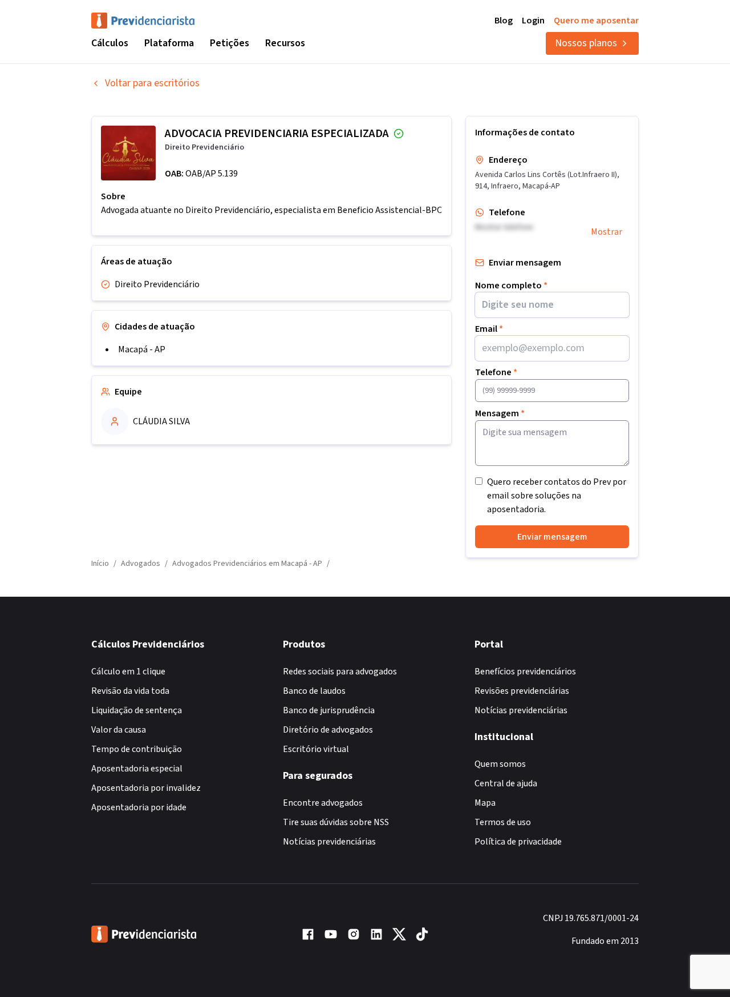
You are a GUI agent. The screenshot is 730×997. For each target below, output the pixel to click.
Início (100, 563)
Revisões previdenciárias (521, 691)
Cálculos (109, 43)
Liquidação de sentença (136, 710)
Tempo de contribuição (136, 749)
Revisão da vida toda (130, 691)
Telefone (496, 372)
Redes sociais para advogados (340, 671)
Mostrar (606, 232)
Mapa (485, 803)
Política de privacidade (518, 842)
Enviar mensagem (552, 536)
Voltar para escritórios (152, 83)
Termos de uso (502, 822)
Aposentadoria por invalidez (146, 788)
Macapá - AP (141, 349)
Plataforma (169, 43)
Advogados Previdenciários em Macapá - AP (247, 563)
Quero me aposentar (596, 20)
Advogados (140, 563)
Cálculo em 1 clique (128, 671)
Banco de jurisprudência (329, 710)
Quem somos (500, 764)
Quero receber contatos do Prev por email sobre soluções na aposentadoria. (556, 496)
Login (533, 20)
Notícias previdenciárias (329, 842)
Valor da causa (118, 730)
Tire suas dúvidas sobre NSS (336, 822)
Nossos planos (586, 43)
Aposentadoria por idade (138, 807)
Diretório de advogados (328, 730)
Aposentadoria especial (136, 768)
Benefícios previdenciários (525, 671)
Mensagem (500, 413)
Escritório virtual (316, 749)
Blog (503, 20)
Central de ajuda (505, 783)
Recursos (285, 43)
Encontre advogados (323, 803)
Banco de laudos (314, 691)
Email (489, 329)
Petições (229, 43)
